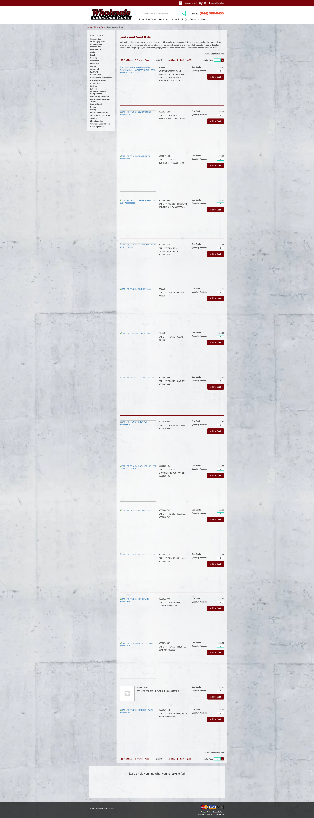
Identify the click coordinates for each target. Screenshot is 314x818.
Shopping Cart (195, 3)
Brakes (93, 52)
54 (162, 60)
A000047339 (164, 156)
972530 (162, 288)
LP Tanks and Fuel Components (98, 92)
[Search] (183, 13)
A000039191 (164, 466)
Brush (92, 55)
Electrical (94, 63)
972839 (162, 67)
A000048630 (164, 244)
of (160, 60)
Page (155, 60)
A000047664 (164, 377)
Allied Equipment (97, 41)
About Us (176, 19)
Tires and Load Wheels (100, 124)
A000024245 (142, 687)
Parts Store (151, 19)
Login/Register (217, 3)
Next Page (172, 60)
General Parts (99, 27)
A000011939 (164, 598)
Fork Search (95, 49)
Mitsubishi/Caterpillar (100, 96)
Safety (93, 109)
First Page (128, 60)
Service (93, 118)
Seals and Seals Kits (99, 112)
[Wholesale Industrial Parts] (111, 14)
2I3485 (162, 333)
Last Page (184, 60)
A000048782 (164, 510)
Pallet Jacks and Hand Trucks (100, 100)
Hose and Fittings (98, 80)
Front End (94, 69)
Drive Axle (94, 60)
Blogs (203, 19)
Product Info (164, 19)
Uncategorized (97, 126)
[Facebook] (180, 3)
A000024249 (164, 111)
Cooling (93, 58)
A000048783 (164, 554)
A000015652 (164, 643)
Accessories (95, 39)
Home (141, 19)
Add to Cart (215, 76)
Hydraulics (95, 83)
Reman (93, 107)
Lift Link (93, 89)
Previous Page (143, 60)
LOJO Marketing (218, 814)
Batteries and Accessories (96, 45)
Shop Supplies (96, 121)
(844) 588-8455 (212, 13)
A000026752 (164, 709)
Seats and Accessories (100, 115)
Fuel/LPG (94, 72)
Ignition (93, 86)
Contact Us (194, 19)
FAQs (184, 19)
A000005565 (164, 200)
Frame (93, 66)
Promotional (96, 104)
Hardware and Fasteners (101, 77)
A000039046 (164, 421)
